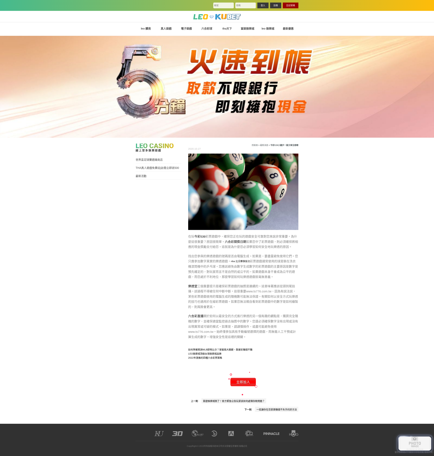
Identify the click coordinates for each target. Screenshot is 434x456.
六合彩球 (206, 28)
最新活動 (141, 176)
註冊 (275, 5)
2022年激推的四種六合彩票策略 (205, 357)
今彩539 (199, 236)
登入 (263, 5)
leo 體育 (146, 28)
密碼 (238, 5)
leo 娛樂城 (268, 28)
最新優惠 (288, 28)
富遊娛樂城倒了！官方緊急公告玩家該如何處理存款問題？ (234, 401)
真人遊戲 (166, 28)
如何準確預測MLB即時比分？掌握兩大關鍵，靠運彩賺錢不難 (220, 349)
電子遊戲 (186, 28)
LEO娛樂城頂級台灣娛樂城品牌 (204, 353)
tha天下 (227, 28)
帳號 (216, 5)
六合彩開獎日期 (235, 242)
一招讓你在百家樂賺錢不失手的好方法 (277, 409)
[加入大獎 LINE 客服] (415, 444)
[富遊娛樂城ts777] (217, 16)
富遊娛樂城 (247, 28)
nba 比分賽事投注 (240, 261)
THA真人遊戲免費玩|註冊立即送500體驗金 (157, 168)
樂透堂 (192, 286)
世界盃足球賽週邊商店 (149, 159)
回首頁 (255, 145)
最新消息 (264, 145)
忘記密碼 (290, 5)
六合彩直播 (195, 316)
